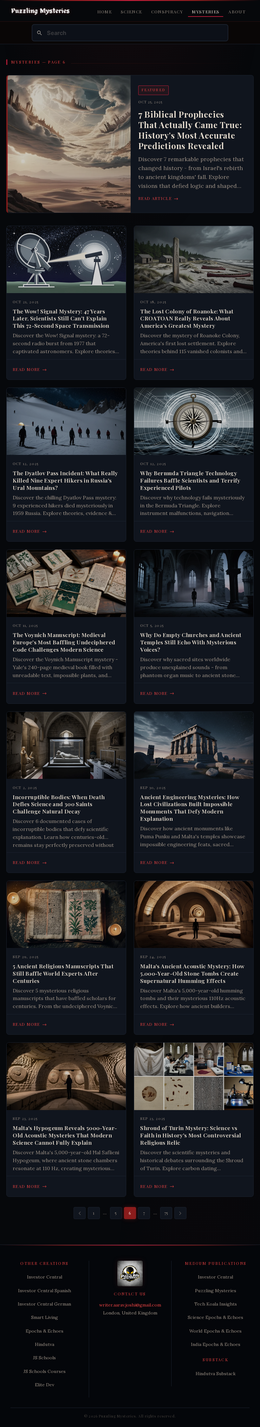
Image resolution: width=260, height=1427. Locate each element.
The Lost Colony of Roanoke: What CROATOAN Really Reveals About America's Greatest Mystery (186, 318)
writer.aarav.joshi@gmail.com (130, 1305)
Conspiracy (167, 11)
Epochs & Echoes (44, 1331)
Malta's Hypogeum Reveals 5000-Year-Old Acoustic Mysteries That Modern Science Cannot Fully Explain (65, 1135)
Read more (30, 369)
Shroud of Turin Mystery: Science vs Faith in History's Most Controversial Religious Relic (190, 1135)
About (237, 11)
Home (104, 11)
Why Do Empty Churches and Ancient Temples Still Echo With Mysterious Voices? (191, 642)
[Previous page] (80, 1213)
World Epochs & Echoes (215, 1331)
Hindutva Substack (216, 1373)
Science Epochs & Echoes (215, 1317)
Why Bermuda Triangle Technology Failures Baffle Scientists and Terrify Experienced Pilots (190, 480)
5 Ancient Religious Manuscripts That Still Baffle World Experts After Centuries (63, 973)
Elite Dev (44, 1385)
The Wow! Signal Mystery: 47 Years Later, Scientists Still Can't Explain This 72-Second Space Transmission (61, 318)
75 (166, 1213)
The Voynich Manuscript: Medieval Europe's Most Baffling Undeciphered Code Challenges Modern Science (64, 642)
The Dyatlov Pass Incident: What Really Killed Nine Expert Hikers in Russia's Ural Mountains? (65, 480)
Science (131, 11)
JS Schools (44, 1358)
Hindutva (44, 1344)
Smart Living (44, 1317)
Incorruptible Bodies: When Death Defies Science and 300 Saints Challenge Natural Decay (59, 804)
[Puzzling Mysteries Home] (40, 11)
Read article (158, 198)
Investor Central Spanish (44, 1290)
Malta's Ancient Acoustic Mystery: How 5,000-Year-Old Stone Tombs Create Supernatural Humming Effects (192, 973)
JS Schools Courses (44, 1371)
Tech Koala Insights (215, 1304)
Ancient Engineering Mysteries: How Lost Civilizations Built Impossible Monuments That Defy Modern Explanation (189, 807)
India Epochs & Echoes (215, 1344)
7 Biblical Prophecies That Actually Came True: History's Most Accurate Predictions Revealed (190, 130)
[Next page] (180, 1213)
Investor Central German (44, 1304)
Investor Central (44, 1277)
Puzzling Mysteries (215, 1290)
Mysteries (205, 11)
